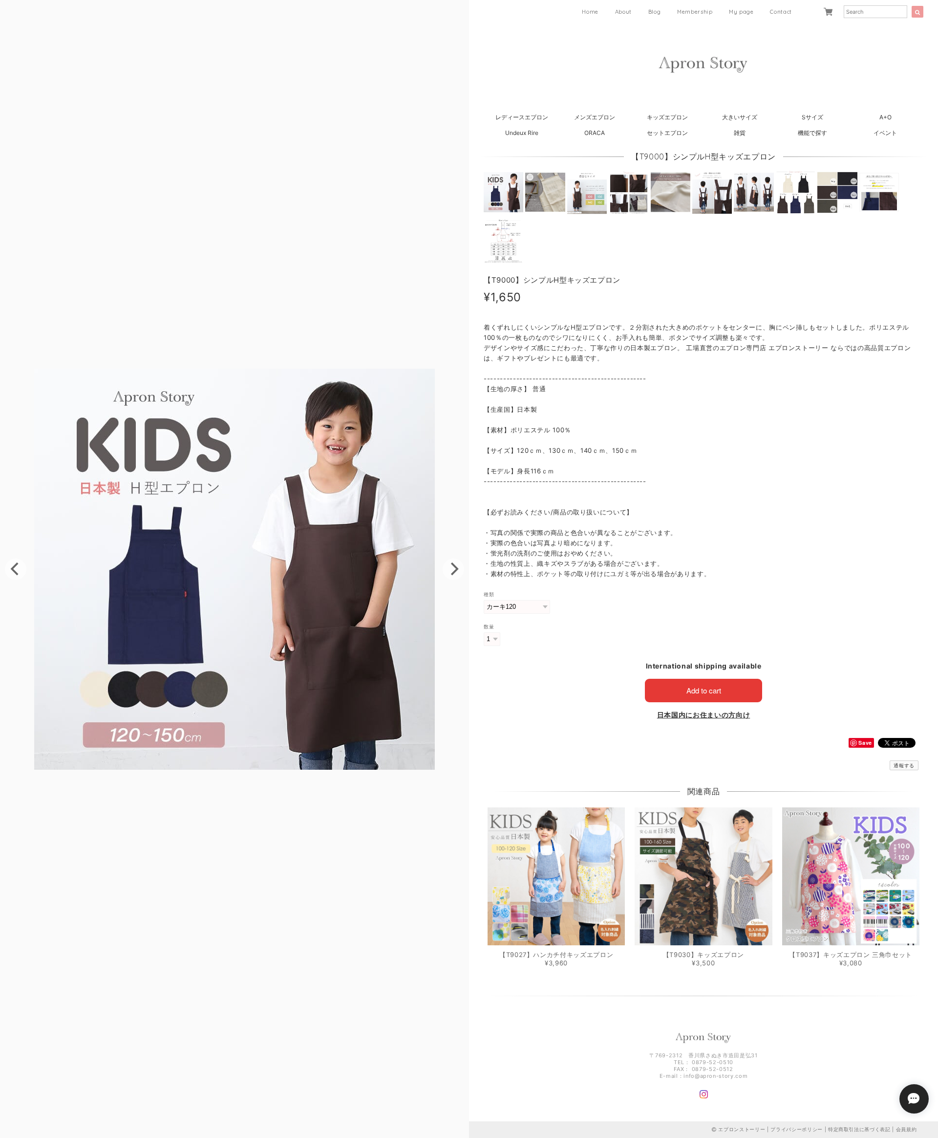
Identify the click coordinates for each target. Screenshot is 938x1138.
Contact (781, 11)
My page (741, 11)
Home (590, 11)
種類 (489, 594)
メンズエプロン (594, 117)
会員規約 (906, 1129)
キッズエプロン (667, 117)
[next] (453, 569)
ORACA (594, 132)
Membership (695, 11)
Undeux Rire (521, 132)
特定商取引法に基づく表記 (859, 1129)
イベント (885, 132)
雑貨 (740, 132)
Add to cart (703, 690)
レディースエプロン (521, 117)
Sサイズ (812, 117)
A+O (885, 117)
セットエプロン (667, 132)
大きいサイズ (739, 117)
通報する (904, 765)
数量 (489, 627)
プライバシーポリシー (796, 1129)
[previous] (15, 569)
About (623, 11)
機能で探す (812, 132)
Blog (654, 11)
